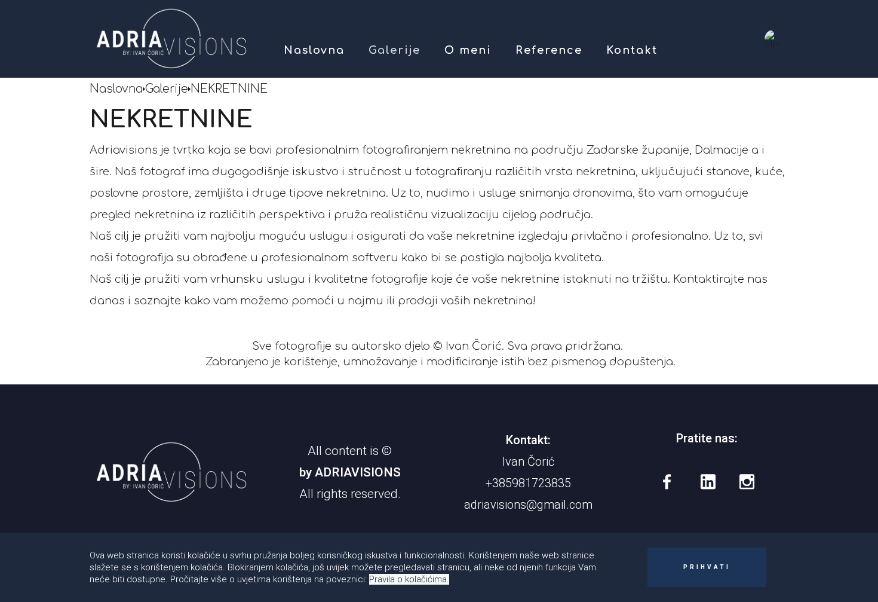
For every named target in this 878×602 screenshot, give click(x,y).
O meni (468, 50)
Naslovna (314, 50)
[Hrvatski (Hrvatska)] (773, 39)
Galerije (394, 50)
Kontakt (632, 50)
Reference (548, 50)
